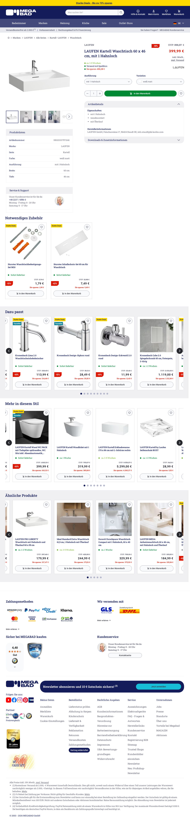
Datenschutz (104, 739)
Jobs (159, 706)
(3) (116, 685)
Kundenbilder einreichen (135, 756)
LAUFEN (28, 37)
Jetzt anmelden (158, 686)
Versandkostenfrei (20, 30)
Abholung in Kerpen (80, 711)
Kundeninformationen (110, 711)
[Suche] (121, 12)
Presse (160, 711)
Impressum (103, 744)
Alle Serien (41, 37)
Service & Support (19, 190)
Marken (43, 23)
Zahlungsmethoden (80, 744)
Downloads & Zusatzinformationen (107, 140)
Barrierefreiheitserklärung (112, 735)
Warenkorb (46, 716)
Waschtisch (75, 37)
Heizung (64, 23)
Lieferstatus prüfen (79, 706)
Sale (104, 23)
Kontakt (132, 735)
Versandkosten (77, 739)
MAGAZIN (161, 730)
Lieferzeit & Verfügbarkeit (76, 723)
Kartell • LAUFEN (58, 37)
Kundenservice (136, 730)
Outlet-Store (126, 23)
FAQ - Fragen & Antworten (136, 718)
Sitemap (132, 744)
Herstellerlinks (136, 725)
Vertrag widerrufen (79, 750)
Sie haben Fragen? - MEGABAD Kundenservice (162, 30)
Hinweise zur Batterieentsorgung (108, 728)
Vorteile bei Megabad (168, 725)
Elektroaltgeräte (137, 711)
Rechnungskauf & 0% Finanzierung (74, 30)
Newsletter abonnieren (80, 686)
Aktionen (161, 735)
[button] (138, 12)
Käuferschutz (76, 716)
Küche (85, 23)
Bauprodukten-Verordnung (105, 718)
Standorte (161, 716)
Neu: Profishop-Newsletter (136, 771)
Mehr (24, 791)
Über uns (161, 720)
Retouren (74, 735)
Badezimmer (19, 23)
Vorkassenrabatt (47, 30)
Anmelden (46, 706)
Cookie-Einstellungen (52, 720)
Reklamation (76, 730)
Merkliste (45, 711)
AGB (99, 706)
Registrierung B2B (138, 739)
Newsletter (134, 763)
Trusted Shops (136, 749)
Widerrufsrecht (106, 758)
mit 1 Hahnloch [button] (93, 81)
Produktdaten (17, 132)
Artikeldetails (95, 104)
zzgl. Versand (42, 782)
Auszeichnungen (137, 706)
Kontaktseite (125, 655)
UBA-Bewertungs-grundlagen (107, 752)
